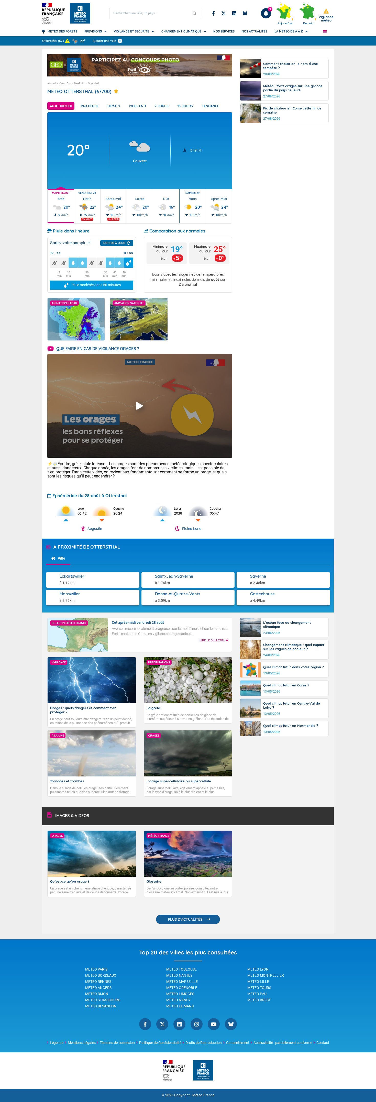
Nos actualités (254, 31)
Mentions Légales (82, 1042)
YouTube (214, 1024)
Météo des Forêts (62, 31)
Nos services (224, 31)
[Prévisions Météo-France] (80, 13)
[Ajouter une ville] (120, 41)
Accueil (51, 83)
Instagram (197, 1024)
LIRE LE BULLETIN (212, 640)
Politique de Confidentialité (160, 1042)
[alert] (326, 15)
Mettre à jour (114, 243)
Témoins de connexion (117, 1042)
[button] (324, 31)
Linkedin (234, 13)
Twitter (223, 13)
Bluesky (245, 13)
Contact (322, 1042)
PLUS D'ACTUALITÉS (185, 919)
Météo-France (203, 1095)
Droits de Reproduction (203, 1042)
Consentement (237, 1042)
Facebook (213, 13)
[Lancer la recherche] (194, 13)
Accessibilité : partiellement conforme (282, 1042)
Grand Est (64, 83)
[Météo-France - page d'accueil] (203, 1070)
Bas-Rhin (79, 83)
